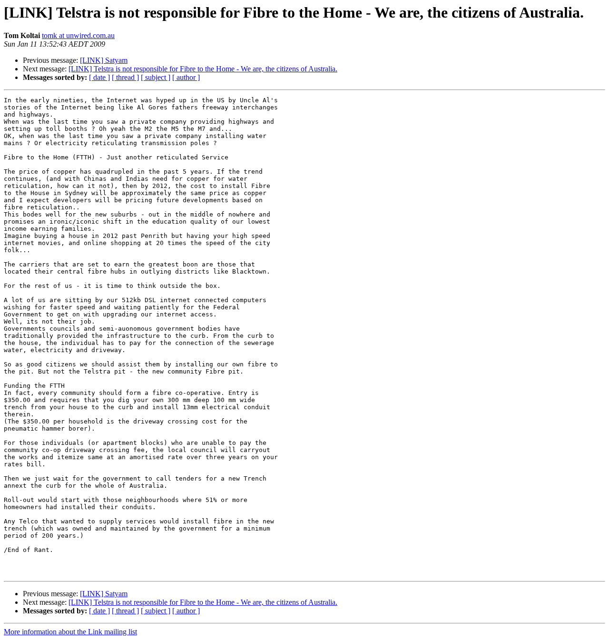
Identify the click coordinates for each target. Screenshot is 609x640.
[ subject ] (155, 77)
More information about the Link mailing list (70, 632)
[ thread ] (125, 77)
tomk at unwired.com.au (78, 35)
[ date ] (99, 77)
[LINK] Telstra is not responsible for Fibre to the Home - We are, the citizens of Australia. (203, 69)
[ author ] (186, 77)
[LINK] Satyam (104, 60)
